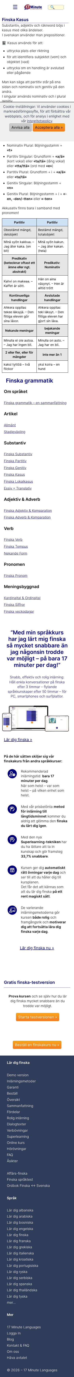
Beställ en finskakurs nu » (37, 1045)
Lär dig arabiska (20, 1216)
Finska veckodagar (19, 611)
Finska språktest (20, 1179)
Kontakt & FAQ (18, 1345)
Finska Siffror (14, 604)
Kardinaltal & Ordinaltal (22, 598)
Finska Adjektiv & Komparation (28, 510)
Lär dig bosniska (20, 1222)
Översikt (13, 1100)
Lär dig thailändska (22, 1290)
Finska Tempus (16, 546)
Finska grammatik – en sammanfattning (35, 403)
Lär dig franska (19, 1241)
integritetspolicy (39, 121)
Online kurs (16, 1143)
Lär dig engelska (20, 1229)
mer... (11, 1302)
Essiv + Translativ (18, 488)
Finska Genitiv (15, 468)
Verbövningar (17, 1130)
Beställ (12, 1093)
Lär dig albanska (20, 1210)
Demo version (18, 1075)
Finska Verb (13, 539)
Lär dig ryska (17, 1272)
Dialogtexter (16, 1124)
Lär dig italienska (20, 1253)
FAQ (10, 1155)
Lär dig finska (17, 1235)
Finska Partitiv (15, 461)
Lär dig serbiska (19, 1278)
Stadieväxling (14, 432)
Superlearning (18, 1136)
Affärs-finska (17, 1173)
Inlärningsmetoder (21, 1081)
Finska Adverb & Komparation (27, 517)
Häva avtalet (17, 1358)
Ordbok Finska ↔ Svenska (28, 1185)
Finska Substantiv (18, 454)
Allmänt (10, 425)
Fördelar (13, 1112)
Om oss (13, 1351)
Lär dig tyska (17, 1296)
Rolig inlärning (18, 1118)
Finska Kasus (14, 474)
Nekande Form (15, 553)
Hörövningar (16, 1149)
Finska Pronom (15, 576)
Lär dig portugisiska (22, 1265)
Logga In (14, 1333)
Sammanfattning (20, 1106)
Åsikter (12, 1161)
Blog (10, 1339)
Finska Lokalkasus (18, 481)
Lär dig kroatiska (20, 1259)
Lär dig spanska (19, 1284)
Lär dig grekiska (19, 1247)
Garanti (13, 1087)
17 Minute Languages (24, 1327)
